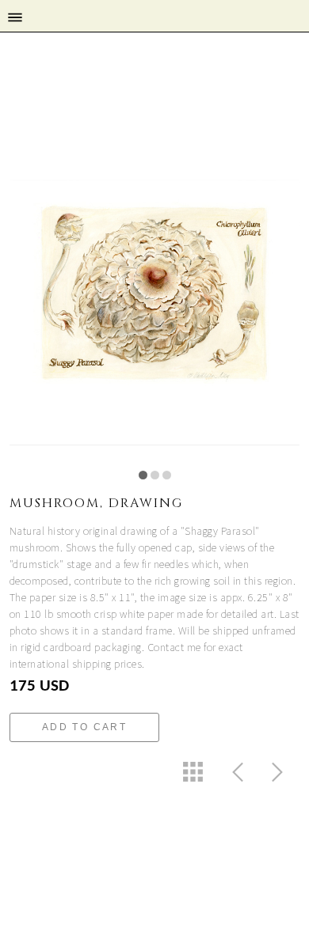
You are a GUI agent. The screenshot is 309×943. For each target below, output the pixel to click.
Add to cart (84, 727)
